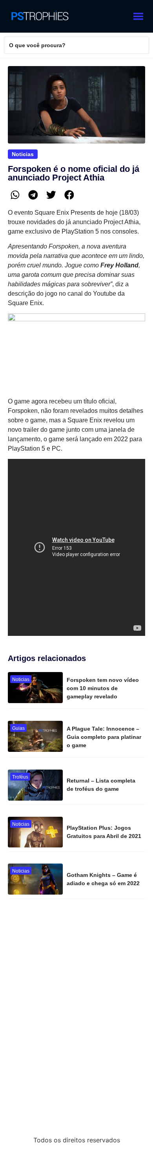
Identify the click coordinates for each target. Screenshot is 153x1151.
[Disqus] (76, 1020)
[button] (15, 195)
